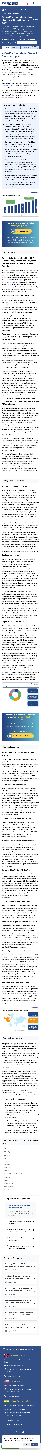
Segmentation (16, 47)
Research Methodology (34, 47)
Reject (27, 1444)
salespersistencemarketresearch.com (22, 1349)
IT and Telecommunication (27, 43)
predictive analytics (8, 85)
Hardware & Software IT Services (17, 10)
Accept (34, 1444)
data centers (14, 282)
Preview (6, 47)
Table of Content (25, 47)
